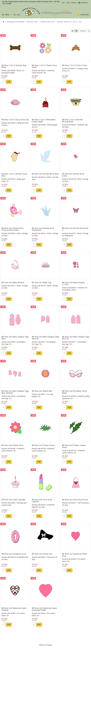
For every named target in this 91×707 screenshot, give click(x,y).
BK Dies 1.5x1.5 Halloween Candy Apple (43, 121)
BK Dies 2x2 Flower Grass (43, 445)
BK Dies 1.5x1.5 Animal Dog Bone (14, 66)
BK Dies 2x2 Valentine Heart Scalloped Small (44, 609)
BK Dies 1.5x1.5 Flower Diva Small (44, 66)
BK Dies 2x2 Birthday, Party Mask (74, 392)
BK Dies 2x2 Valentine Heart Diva (74, 555)
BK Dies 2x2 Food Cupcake (13, 500)
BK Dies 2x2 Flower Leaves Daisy (74, 446)
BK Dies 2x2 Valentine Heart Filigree (14, 609)
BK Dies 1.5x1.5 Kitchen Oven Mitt (14, 175)
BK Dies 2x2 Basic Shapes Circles (73, 283)
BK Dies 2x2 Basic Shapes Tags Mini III (45, 338)
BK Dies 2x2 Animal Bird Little (73, 175)
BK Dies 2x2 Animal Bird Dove (45, 174)
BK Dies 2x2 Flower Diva (12, 445)
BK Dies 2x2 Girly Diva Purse (75, 500)
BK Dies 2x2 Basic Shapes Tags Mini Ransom (15, 392)
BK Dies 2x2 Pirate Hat (42, 554)
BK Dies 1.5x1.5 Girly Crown (74, 65)
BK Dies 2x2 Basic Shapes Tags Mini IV (75, 338)
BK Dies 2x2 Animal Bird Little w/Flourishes (13, 229)
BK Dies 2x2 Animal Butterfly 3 (75, 229)
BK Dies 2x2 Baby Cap (41, 282)
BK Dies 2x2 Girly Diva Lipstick (42, 501)
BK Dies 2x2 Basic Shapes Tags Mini (15, 338)
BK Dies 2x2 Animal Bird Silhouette (43, 229)
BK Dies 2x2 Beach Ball (42, 391)
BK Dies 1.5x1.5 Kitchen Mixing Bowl (72, 121)
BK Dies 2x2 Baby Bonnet (13, 282)
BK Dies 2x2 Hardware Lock (14, 554)
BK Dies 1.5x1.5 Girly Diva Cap (15, 120)
